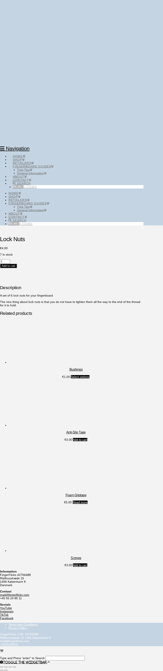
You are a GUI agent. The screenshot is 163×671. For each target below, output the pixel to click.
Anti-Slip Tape (76, 432)
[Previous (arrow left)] (1, 670)
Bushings (76, 369)
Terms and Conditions (23, 624)
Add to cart (8, 265)
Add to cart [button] (80, 439)
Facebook (6, 618)
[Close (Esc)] (14, 667)
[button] (23, 662)
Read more (80, 502)
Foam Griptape (76, 495)
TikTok (4, 614)
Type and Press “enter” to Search (22, 658)
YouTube (6, 608)
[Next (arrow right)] (6, 670)
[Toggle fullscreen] (6, 667)
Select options (80, 376)
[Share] (10, 667)
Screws (76, 558)
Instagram (7, 611)
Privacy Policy (17, 628)
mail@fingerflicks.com (14, 594)
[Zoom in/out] (1, 667)
